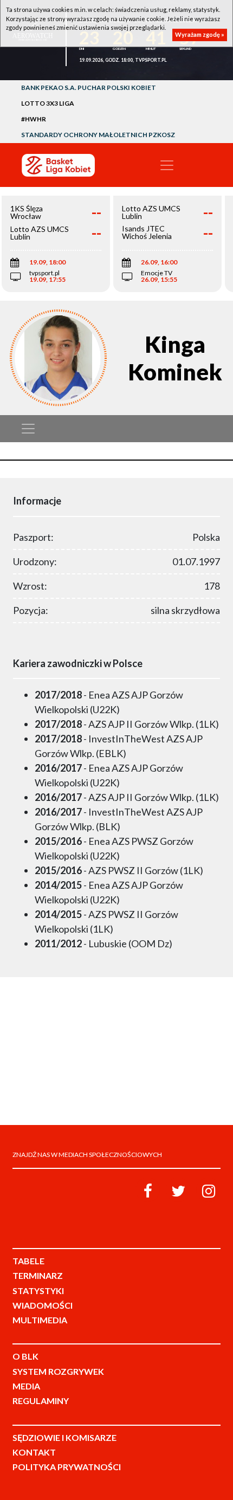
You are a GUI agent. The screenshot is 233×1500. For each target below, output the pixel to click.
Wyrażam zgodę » (199, 34)
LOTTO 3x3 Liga (47, 103)
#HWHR (33, 119)
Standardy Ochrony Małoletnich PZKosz (98, 135)
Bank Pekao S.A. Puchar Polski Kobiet (88, 87)
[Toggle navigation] (167, 165)
